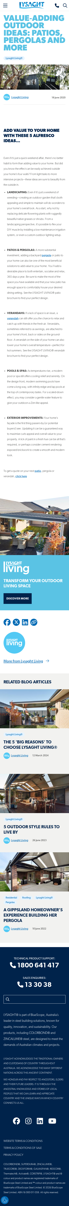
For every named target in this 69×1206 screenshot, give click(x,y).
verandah (13, 318)
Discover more (17, 598)
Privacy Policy (13, 1155)
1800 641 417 (37, 965)
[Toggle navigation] (5, 5)
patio (38, 471)
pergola (46, 255)
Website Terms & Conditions (23, 1141)
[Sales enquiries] (57, 5)
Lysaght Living (19, 97)
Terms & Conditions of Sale (23, 1148)
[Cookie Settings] (5, 1200)
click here (21, 476)
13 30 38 (38, 985)
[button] (33, 622)
